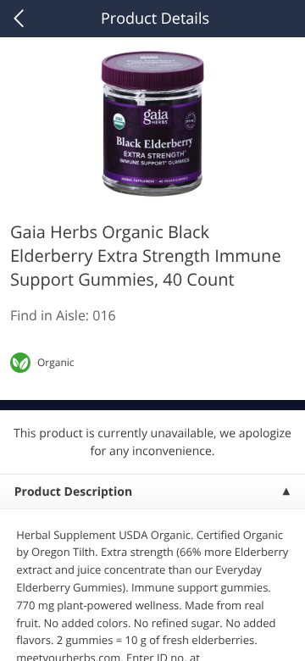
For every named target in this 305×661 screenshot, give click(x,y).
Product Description (73, 492)
